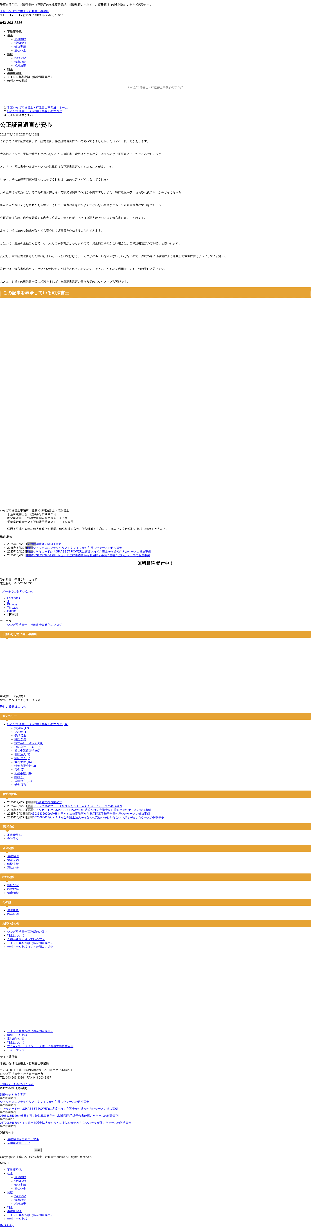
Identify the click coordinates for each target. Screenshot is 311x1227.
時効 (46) (20, 739)
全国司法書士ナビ (18, 1143)
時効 (30, 547)
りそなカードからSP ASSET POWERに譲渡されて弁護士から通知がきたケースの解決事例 (92, 551)
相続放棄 (20, 65)
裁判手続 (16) (23, 762)
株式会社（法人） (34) (28, 743)
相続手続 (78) (23, 773)
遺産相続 (20, 61)
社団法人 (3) (22, 758)
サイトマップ (15, 1050)
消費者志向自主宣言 (49, 543)
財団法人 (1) (22, 754)
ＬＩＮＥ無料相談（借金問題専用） (30, 943)
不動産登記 (14, 834)
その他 (31, 543)
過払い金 (20, 50)
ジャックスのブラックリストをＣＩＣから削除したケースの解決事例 (77, 547)
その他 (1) (20, 731)
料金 (10, 1207)
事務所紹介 (14, 1211)
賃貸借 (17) (21, 728)
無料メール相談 (17, 1034)
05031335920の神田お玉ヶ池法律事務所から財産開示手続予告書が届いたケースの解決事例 (90, 555)
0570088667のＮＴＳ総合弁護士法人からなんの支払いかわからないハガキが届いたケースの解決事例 (98, 817)
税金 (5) (19, 769)
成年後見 (13, 910)
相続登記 (20, 58)
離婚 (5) (19, 777)
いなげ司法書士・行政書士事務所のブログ (34, 624)
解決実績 (20, 46)
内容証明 (13, 914)
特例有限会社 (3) (25, 765)
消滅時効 (20, 42)
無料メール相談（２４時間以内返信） (31, 946)
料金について (15, 935)
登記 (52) (20, 735)
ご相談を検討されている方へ (26, 939)
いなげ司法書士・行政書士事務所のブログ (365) (38, 724)
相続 (10, 1192)
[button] (155, 592)
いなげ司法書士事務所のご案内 (27, 931)
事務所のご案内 (17, 1038)
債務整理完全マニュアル (23, 1139)
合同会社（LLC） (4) (27, 746)
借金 (10, 1173)
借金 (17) (20, 784)
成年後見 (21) (23, 780)
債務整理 (20, 39)
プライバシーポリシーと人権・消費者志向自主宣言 (40, 1046)
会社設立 (13, 838)
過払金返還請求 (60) (27, 750)
